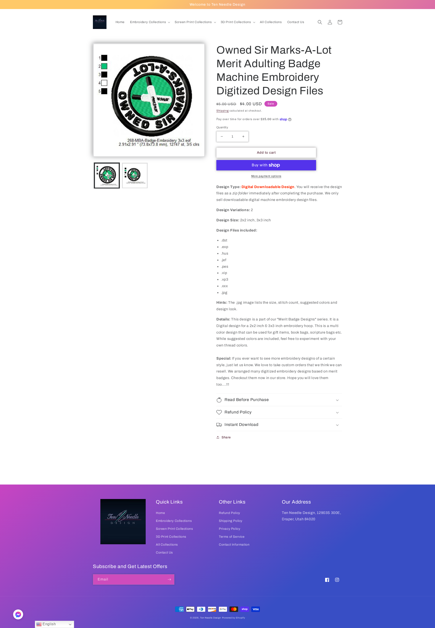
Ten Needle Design (210, 617)
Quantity (222, 127)
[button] (149, 22)
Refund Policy (229, 513)
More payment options (266, 176)
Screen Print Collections (174, 528)
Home (160, 513)
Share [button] (226, 437)
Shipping (222, 110)
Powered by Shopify (233, 617)
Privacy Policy (229, 528)
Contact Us (164, 552)
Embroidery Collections (174, 521)
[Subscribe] (169, 579)
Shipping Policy (230, 521)
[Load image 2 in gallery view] (134, 175)
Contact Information (234, 544)
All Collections (167, 544)
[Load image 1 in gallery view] (107, 175)
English (49, 624)
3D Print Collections (171, 536)
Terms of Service (232, 536)
